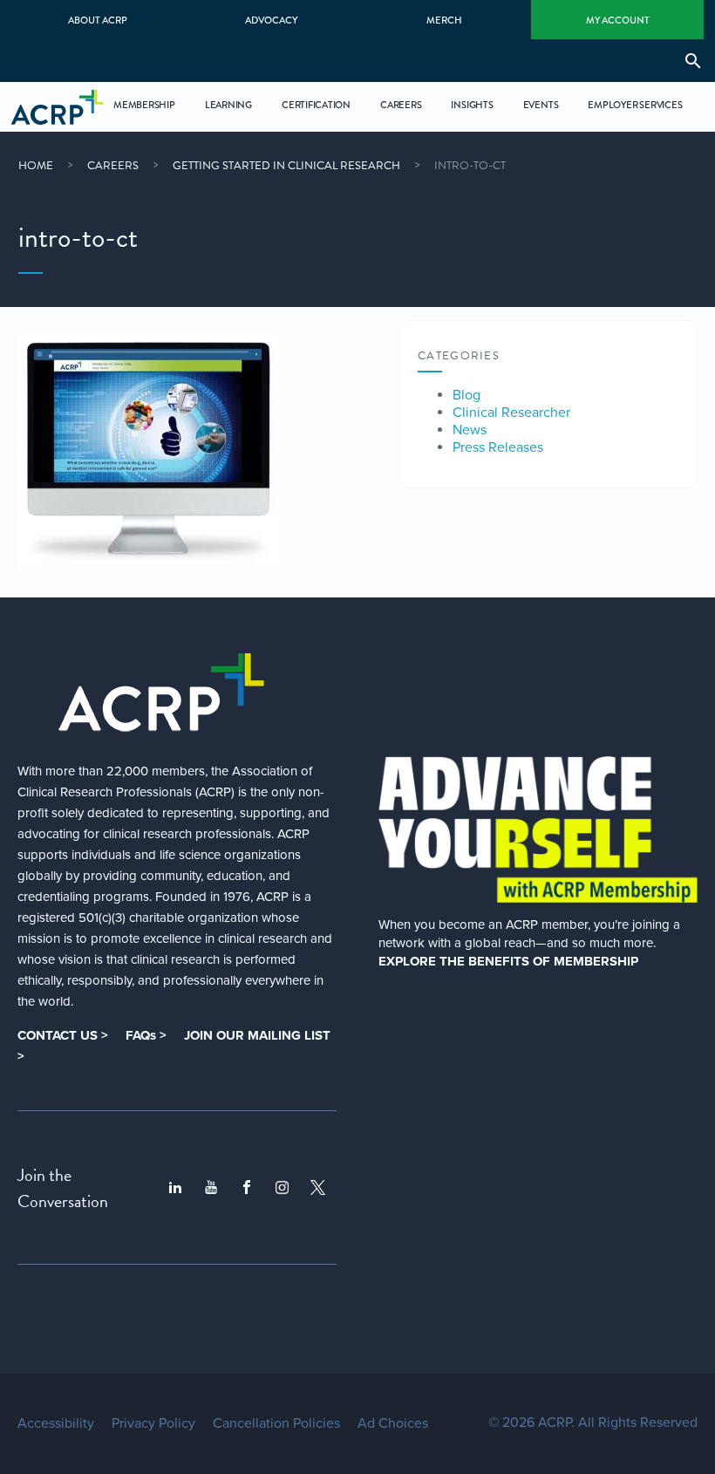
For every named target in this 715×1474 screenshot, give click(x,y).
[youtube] (211, 1188)
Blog (466, 395)
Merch (444, 20)
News (470, 430)
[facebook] (247, 1188)
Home (35, 165)
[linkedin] (175, 1188)
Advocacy (271, 20)
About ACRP (97, 20)
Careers (113, 165)
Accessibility (55, 1423)
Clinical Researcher (511, 412)
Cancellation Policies (276, 1423)
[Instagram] (282, 1187)
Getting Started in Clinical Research (286, 165)
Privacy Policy (153, 1423)
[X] (317, 1187)
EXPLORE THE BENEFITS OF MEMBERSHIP (508, 961)
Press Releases (498, 447)
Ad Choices (393, 1423)
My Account (618, 20)
